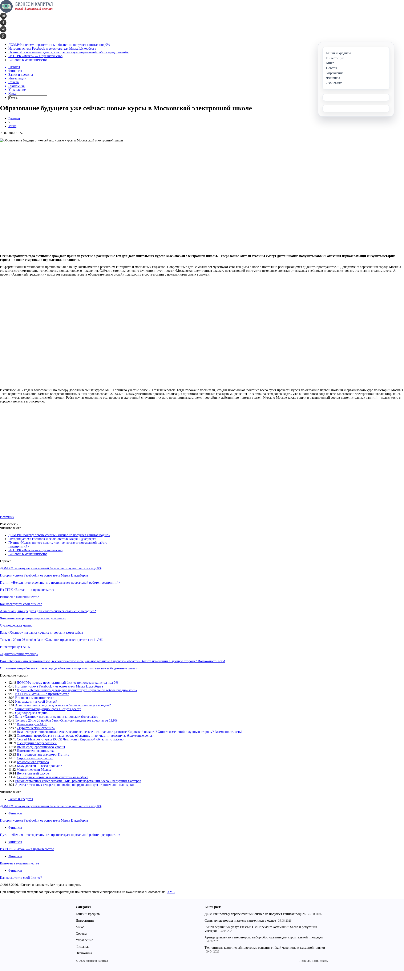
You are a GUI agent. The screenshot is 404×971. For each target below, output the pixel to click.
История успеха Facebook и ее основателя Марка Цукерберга (52, 48)
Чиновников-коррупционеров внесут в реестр (33, 618)
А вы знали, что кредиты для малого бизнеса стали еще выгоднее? (48, 611)
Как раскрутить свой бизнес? (21, 604)
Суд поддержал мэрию (16, 625)
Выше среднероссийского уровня (41, 747)
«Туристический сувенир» (19, 654)
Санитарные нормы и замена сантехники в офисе (52, 777)
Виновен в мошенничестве (27, 60)
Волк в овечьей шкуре (33, 773)
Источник (7, 517)
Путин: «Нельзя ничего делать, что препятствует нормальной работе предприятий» (68, 52)
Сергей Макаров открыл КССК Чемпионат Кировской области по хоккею (70, 739)
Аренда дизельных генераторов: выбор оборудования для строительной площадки (74, 784)
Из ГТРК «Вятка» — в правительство (35, 56)
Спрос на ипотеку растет (35, 758)
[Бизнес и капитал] (26, 11)
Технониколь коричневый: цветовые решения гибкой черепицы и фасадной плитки (265, 947)
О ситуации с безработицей (37, 743)
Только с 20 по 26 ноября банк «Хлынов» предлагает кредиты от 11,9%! (51, 639)
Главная (14, 118)
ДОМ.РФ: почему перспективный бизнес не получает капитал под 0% (59, 44)
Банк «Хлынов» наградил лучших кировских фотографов (41, 632)
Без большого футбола (33, 762)
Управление (84, 940)
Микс (12, 126)
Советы (81, 933)
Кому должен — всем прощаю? (39, 766)
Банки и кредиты (20, 799)
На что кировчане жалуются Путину (43, 754)
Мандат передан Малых (34, 769)
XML (171, 892)
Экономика (84, 953)
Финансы (15, 813)
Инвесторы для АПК (15, 647)
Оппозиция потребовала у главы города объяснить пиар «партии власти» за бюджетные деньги (69, 668)
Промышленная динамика (35, 750)
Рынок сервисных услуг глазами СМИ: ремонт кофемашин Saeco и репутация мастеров (78, 781)
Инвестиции (85, 920)
